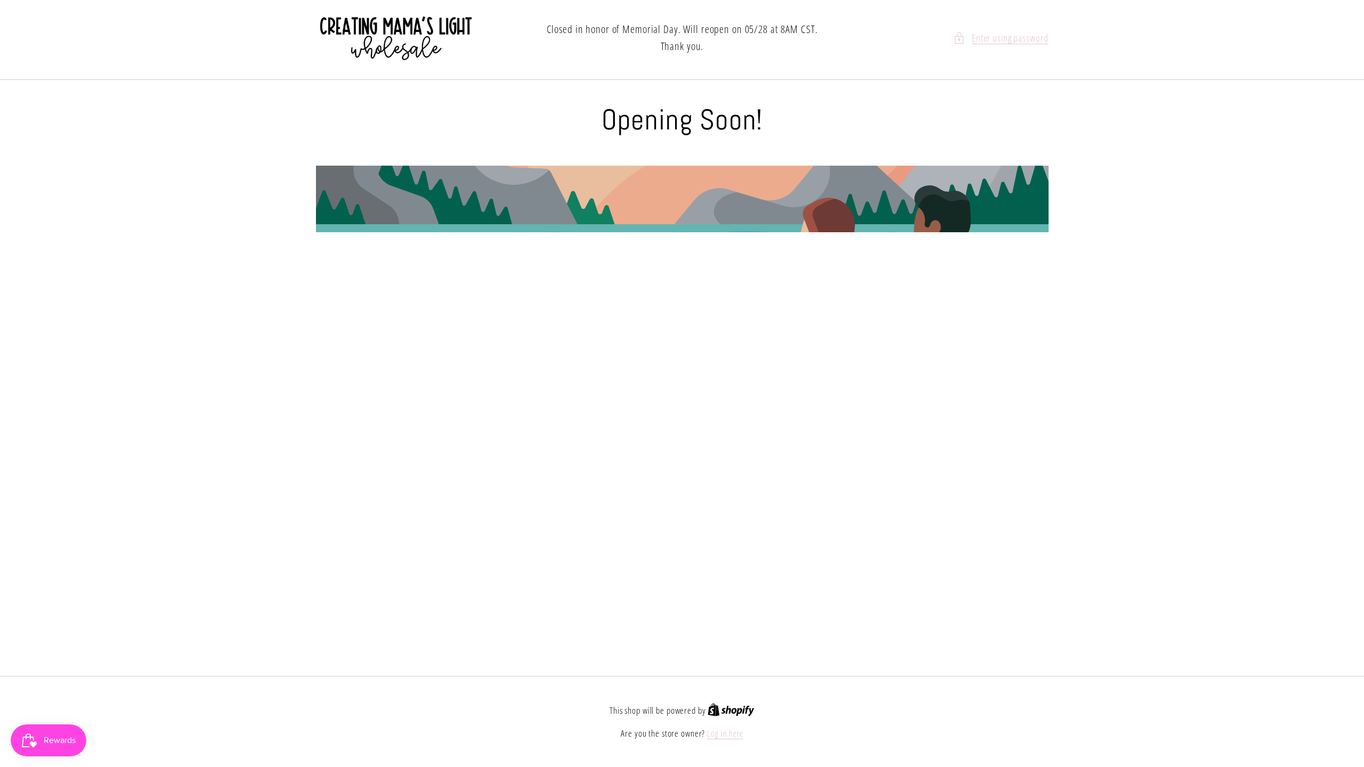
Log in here (725, 733)
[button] (1001, 38)
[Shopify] (731, 710)
